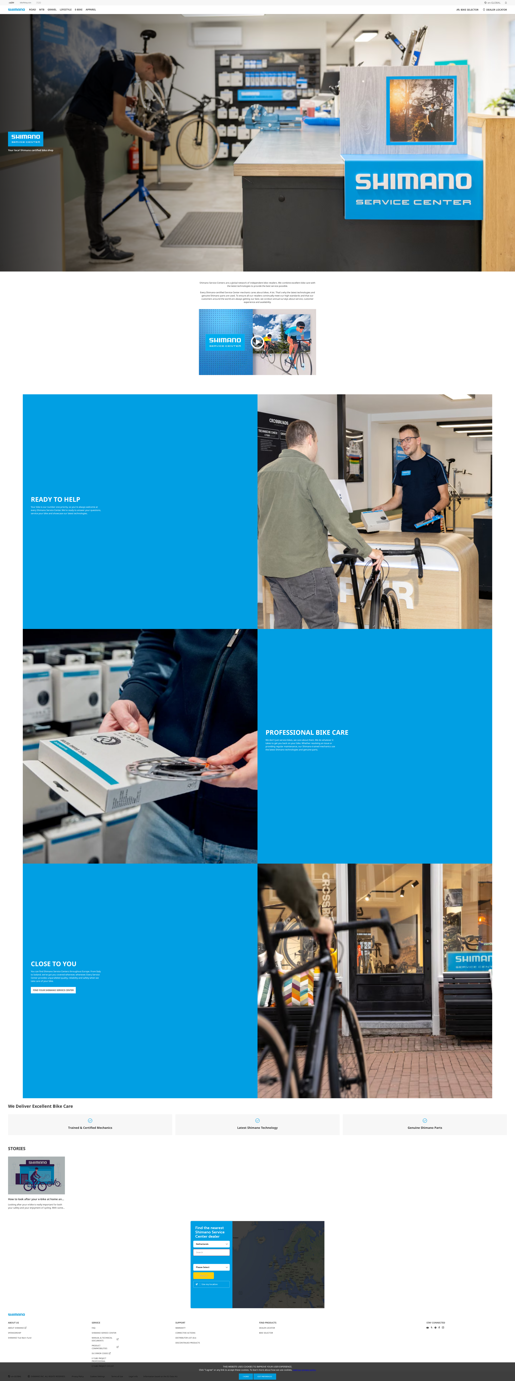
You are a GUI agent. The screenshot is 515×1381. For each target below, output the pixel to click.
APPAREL (91, 9)
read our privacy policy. (304, 1369)
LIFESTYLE (66, 9)
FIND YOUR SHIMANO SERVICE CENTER (53, 990)
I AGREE (246, 1376)
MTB (41, 9)
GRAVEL (52, 9)
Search (203, 1275)
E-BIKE (78, 9)
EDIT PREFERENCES (265, 1376)
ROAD (32, 9)
